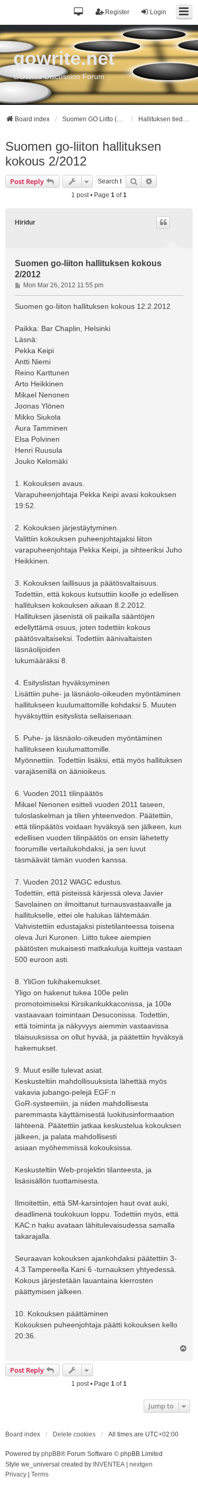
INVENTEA (109, 1464)
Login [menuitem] (158, 12)
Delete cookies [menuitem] (74, 1434)
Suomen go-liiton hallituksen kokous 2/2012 (83, 153)
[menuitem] (15, 1475)
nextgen (141, 1464)
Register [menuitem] (117, 12)
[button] (78, 12)
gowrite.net (64, 58)
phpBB (51, 1454)
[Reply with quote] (163, 222)
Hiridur (25, 222)
